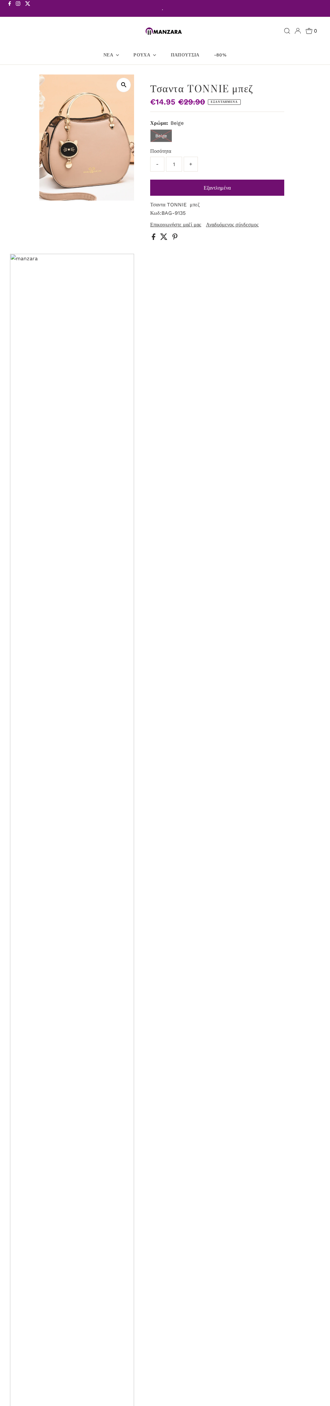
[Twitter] (28, 9)
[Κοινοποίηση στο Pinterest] (175, 238)
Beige (161, 135)
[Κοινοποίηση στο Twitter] (164, 238)
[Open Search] (287, 31)
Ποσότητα (160, 151)
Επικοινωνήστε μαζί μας (175, 224)
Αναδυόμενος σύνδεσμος (232, 224)
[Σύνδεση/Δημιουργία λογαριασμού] (298, 31)
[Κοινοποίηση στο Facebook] (154, 238)
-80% (220, 54)
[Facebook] (10, 9)
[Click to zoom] (123, 85)
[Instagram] (18, 9)
